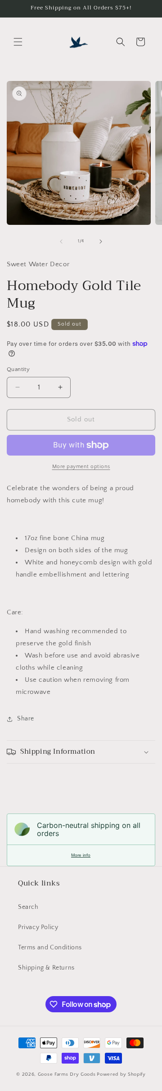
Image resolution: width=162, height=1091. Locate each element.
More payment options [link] (81, 466)
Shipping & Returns (46, 967)
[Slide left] (61, 241)
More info (80, 855)
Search (28, 907)
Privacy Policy (38, 927)
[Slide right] (101, 241)
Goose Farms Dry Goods (67, 1074)
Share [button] (25, 718)
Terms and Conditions (50, 947)
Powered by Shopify (121, 1074)
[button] (18, 42)
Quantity (18, 369)
